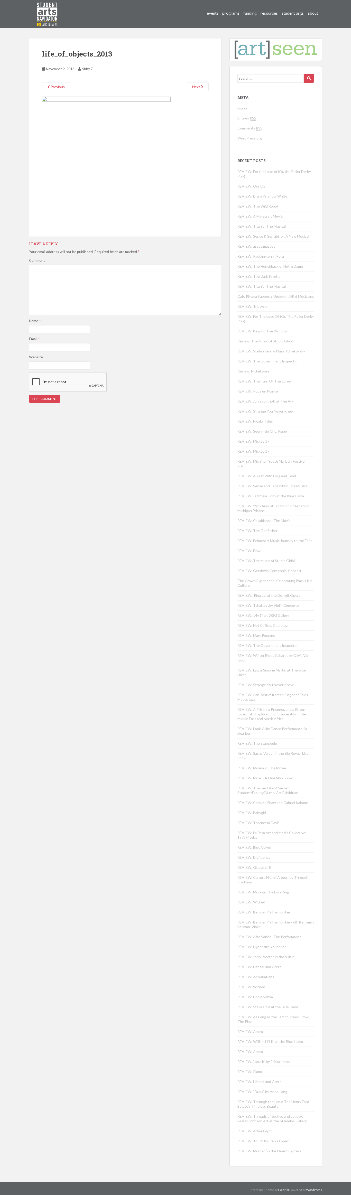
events (212, 13)
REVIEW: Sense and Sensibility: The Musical (272, 486)
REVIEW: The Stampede (257, 743)
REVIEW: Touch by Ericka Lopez (263, 1141)
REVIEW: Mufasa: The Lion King (263, 892)
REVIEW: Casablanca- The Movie (264, 520)
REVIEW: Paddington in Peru (260, 256)
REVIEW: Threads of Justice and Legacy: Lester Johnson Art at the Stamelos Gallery (272, 1118)
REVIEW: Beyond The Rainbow (262, 331)
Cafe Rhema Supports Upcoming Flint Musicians (275, 296)
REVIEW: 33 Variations (255, 977)
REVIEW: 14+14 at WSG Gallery (263, 615)
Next (196, 87)
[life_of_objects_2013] (106, 160)
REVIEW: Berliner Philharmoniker (263, 912)
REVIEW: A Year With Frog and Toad (266, 476)
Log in (242, 108)
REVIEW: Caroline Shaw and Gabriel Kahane (272, 802)
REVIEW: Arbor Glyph (255, 1131)
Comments (249, 128)
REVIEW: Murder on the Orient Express (269, 1151)
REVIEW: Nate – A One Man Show (265, 778)
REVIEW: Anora (250, 1031)
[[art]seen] (47, 9)
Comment (37, 260)
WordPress (314, 1190)
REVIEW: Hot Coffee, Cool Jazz (262, 625)
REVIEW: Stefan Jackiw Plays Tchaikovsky (271, 351)
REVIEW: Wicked (251, 902)
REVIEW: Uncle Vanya (255, 997)
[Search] (309, 78)
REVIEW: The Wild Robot (258, 206)
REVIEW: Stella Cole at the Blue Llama (268, 1007)
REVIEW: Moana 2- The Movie (261, 768)
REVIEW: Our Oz (251, 186)
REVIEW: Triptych (252, 306)
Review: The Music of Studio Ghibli (265, 341)
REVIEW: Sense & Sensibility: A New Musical (273, 236)
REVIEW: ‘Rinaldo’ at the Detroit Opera (268, 595)
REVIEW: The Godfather (257, 530)
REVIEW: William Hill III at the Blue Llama (270, 1041)
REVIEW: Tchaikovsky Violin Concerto (268, 605)
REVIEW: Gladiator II (254, 867)
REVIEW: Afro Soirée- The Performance (269, 937)
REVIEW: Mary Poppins (256, 635)
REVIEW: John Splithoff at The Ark (265, 401)
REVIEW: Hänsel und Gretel (259, 967)
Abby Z (87, 69)
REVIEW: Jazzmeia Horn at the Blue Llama (270, 496)
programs (230, 13)
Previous (57, 87)
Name (35, 321)
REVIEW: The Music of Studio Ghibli (266, 560)
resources (269, 13)
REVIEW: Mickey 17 (253, 441)
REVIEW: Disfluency (253, 857)
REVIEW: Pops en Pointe (257, 391)
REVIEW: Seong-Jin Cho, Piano (262, 431)
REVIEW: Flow (249, 550)
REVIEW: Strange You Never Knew (265, 411)
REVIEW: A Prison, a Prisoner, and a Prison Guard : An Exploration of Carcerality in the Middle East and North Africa (271, 714)
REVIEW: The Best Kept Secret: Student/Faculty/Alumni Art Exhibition (267, 790)
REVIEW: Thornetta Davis (258, 822)
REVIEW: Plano (249, 1071)
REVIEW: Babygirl (251, 812)
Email (34, 339)
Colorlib (283, 1190)
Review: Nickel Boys (253, 371)
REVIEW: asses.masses (256, 246)
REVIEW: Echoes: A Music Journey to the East (274, 540)
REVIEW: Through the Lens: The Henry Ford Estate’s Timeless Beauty (273, 1103)
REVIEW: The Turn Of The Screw (264, 381)
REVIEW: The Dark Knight (258, 276)
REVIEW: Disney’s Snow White (262, 196)
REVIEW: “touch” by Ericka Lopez (263, 1061)
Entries (246, 118)
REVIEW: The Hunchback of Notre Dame (270, 266)
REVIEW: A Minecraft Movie (260, 216)
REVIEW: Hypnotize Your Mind (262, 947)
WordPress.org (249, 138)
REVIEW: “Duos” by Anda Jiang (262, 1091)
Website (36, 357)
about (313, 13)
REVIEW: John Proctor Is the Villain (265, 957)
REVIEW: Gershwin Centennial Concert (269, 570)
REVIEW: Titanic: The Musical (261, 226)
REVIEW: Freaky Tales (255, 421)
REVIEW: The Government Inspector (267, 361)
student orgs (293, 13)
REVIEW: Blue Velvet (254, 847)
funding (250, 13)
